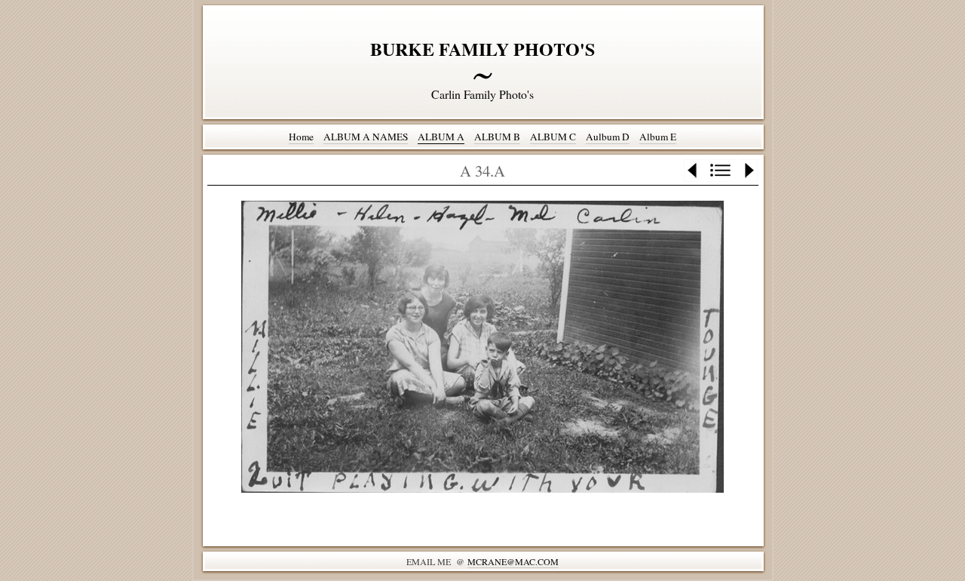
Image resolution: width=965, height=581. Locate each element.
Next (748, 170)
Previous (693, 170)
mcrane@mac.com (513, 561)
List (720, 170)
